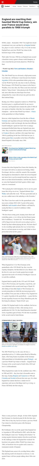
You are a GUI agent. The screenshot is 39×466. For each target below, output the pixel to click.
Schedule (5, 71)
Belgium (15, 376)
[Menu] (2, 2)
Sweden (13, 378)
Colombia (5, 378)
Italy (11, 138)
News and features (20, 68)
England (27, 45)
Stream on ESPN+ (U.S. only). (9, 346)
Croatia (5, 133)
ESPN (10, 2)
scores (35, 2)
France (34, 111)
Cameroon (24, 376)
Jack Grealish (13, 205)
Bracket (29, 68)
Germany (4, 121)
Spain (19, 289)
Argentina (5, 80)
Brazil (32, 118)
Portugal (30, 359)
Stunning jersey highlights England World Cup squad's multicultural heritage (22, 148)
